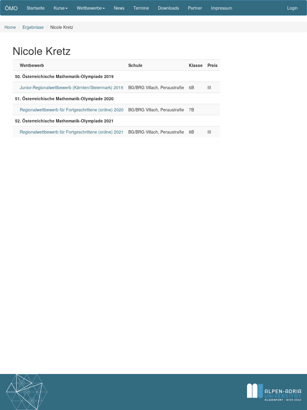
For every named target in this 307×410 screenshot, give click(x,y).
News (119, 8)
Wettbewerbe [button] (89, 8)
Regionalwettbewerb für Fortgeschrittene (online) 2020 (72, 110)
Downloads (168, 8)
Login (292, 8)
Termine (141, 8)
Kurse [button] (59, 8)
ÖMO (11, 8)
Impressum (221, 8)
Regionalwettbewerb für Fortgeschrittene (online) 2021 (72, 132)
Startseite (36, 8)
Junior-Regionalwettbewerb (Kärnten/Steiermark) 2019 (71, 87)
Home (10, 27)
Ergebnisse (33, 27)
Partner (195, 8)
